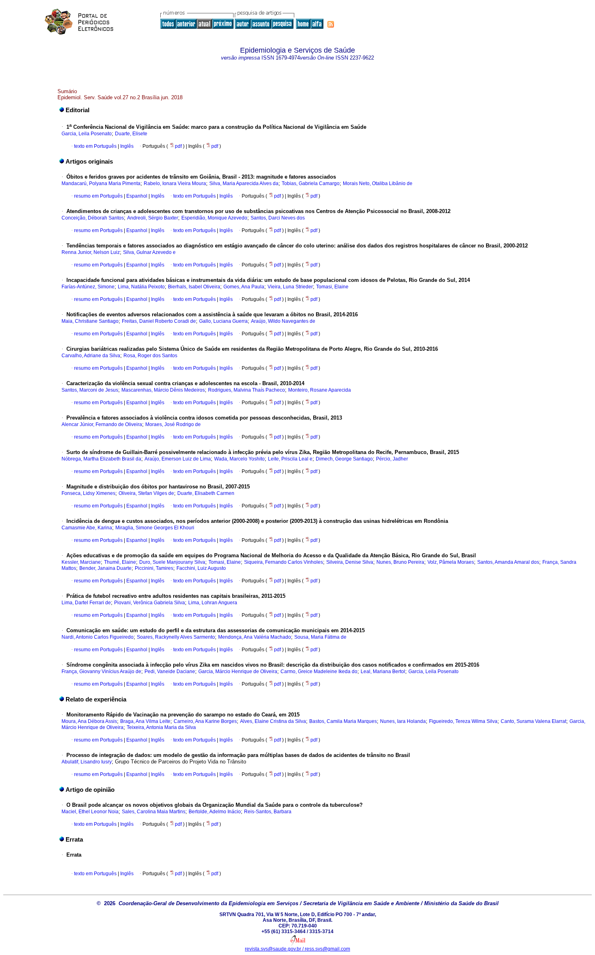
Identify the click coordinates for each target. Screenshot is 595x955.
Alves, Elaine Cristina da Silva (273, 721)
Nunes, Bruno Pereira (400, 562)
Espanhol (136, 196)
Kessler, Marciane (81, 562)
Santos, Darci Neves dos (278, 218)
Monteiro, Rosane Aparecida (319, 390)
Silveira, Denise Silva (349, 562)
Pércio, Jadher (392, 459)
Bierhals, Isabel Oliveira (194, 287)
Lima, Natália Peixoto (141, 287)
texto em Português (95, 146)
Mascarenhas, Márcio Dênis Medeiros (163, 390)
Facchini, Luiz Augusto (201, 568)
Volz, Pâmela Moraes (450, 562)
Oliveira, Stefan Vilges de (146, 493)
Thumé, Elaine (120, 562)
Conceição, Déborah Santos (93, 218)
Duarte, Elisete (131, 133)
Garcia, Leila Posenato (87, 133)
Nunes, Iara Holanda (403, 721)
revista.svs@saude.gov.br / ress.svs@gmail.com (297, 949)
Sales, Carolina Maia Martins (153, 811)
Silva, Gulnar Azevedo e (149, 252)
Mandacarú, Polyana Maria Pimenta (101, 183)
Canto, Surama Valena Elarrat (533, 721)
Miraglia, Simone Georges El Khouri (154, 528)
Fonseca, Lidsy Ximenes (88, 493)
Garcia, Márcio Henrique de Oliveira (237, 671)
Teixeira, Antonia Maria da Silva (161, 727)
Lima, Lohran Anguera (212, 602)
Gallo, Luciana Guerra (223, 321)
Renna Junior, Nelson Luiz (91, 252)
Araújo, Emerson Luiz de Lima (177, 459)
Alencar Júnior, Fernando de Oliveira (102, 424)
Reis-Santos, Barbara (267, 811)
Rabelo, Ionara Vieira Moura (175, 183)
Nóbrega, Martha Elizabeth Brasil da (101, 459)
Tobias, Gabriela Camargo (311, 183)
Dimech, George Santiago (344, 459)
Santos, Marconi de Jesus (90, 390)
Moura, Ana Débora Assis (89, 721)
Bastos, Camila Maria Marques (343, 721)
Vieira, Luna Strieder (290, 287)
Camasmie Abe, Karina (87, 528)
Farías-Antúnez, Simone (88, 287)
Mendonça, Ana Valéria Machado (254, 637)
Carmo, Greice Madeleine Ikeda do (318, 671)
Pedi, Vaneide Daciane (169, 671)
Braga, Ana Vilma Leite (145, 721)
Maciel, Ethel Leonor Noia (90, 811)
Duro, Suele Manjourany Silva (172, 562)
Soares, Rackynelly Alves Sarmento (176, 637)
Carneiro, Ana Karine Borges (205, 721)
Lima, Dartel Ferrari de (86, 602)
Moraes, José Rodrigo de (173, 424)
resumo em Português (98, 196)
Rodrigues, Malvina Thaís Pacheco (246, 390)
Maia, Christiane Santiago (90, 321)
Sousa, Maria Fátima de (320, 637)
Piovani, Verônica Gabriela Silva (149, 602)
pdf (179, 146)
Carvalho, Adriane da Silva (91, 355)
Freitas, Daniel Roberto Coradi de (159, 321)
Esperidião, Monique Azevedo (214, 218)
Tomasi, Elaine (332, 287)
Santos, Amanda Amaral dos (508, 562)
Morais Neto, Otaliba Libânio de (377, 183)
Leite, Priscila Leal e (290, 459)
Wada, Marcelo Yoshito (239, 459)
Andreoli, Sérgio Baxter (152, 218)
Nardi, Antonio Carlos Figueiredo (98, 637)
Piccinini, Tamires (154, 568)
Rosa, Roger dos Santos (150, 355)
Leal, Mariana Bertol (383, 671)
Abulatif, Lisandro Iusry (87, 762)
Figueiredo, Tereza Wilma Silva (463, 721)
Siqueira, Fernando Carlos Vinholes (283, 562)
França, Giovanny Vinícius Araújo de (101, 671)
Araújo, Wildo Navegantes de (283, 321)
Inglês (126, 146)
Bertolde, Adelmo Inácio (215, 811)
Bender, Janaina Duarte (105, 568)
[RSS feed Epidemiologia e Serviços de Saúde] (330, 24)
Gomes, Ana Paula (243, 287)
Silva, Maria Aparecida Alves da (243, 183)
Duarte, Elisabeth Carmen (205, 493)
